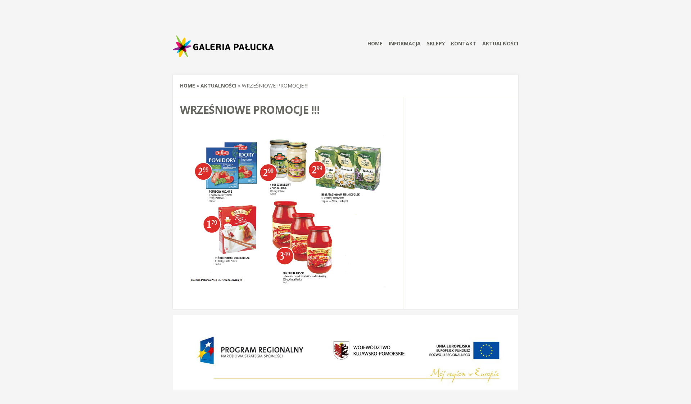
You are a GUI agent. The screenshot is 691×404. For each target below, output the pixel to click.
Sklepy (436, 43)
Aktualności (500, 43)
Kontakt (463, 43)
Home (375, 43)
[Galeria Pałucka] (224, 59)
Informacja (405, 43)
